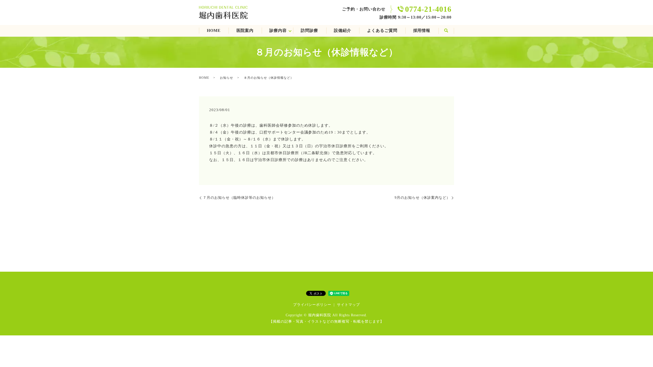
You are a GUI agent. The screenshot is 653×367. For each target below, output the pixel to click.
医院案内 (245, 30)
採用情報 (422, 30)
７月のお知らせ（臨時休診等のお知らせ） (239, 198)
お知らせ (226, 78)
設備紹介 (342, 30)
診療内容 (278, 30)
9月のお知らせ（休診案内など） (422, 198)
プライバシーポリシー (312, 305)
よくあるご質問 (382, 30)
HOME (214, 30)
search (446, 31)
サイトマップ (348, 305)
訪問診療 (309, 30)
